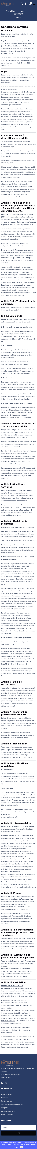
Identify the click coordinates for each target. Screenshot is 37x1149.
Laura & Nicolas (6, 1094)
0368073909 (5, 1078)
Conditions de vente (8, 1111)
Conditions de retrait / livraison (12, 1104)
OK (18, 1133)
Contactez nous (7, 1101)
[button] (26, 3)
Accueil (18, 17)
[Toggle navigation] (34, 3)
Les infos (4, 1097)
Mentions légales (7, 1114)
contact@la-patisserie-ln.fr (10, 1074)
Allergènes (4, 1108)
